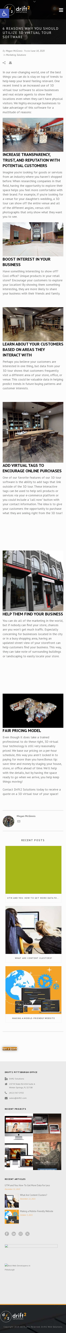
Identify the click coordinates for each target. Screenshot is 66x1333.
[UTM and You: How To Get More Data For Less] (33, 870)
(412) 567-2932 (16, 1092)
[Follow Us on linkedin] (14, 1234)
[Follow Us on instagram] (20, 1234)
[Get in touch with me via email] (18, 821)
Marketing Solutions (16, 54)
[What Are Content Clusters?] (33, 930)
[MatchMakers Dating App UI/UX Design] (51, 1153)
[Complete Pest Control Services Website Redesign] (23, 1125)
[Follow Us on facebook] (7, 1234)
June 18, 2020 (38, 50)
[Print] (12, 62)
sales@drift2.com (18, 1098)
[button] (4, 13)
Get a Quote (10, 1048)
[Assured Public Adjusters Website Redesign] (23, 1153)
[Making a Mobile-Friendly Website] (33, 990)
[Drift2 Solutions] (13, 1316)
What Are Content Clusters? (33, 958)
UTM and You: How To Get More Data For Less (34, 898)
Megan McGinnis (14, 50)
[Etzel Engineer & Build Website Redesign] (51, 1125)
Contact (8, 789)
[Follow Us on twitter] (27, 1234)
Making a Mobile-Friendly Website (33, 1018)
